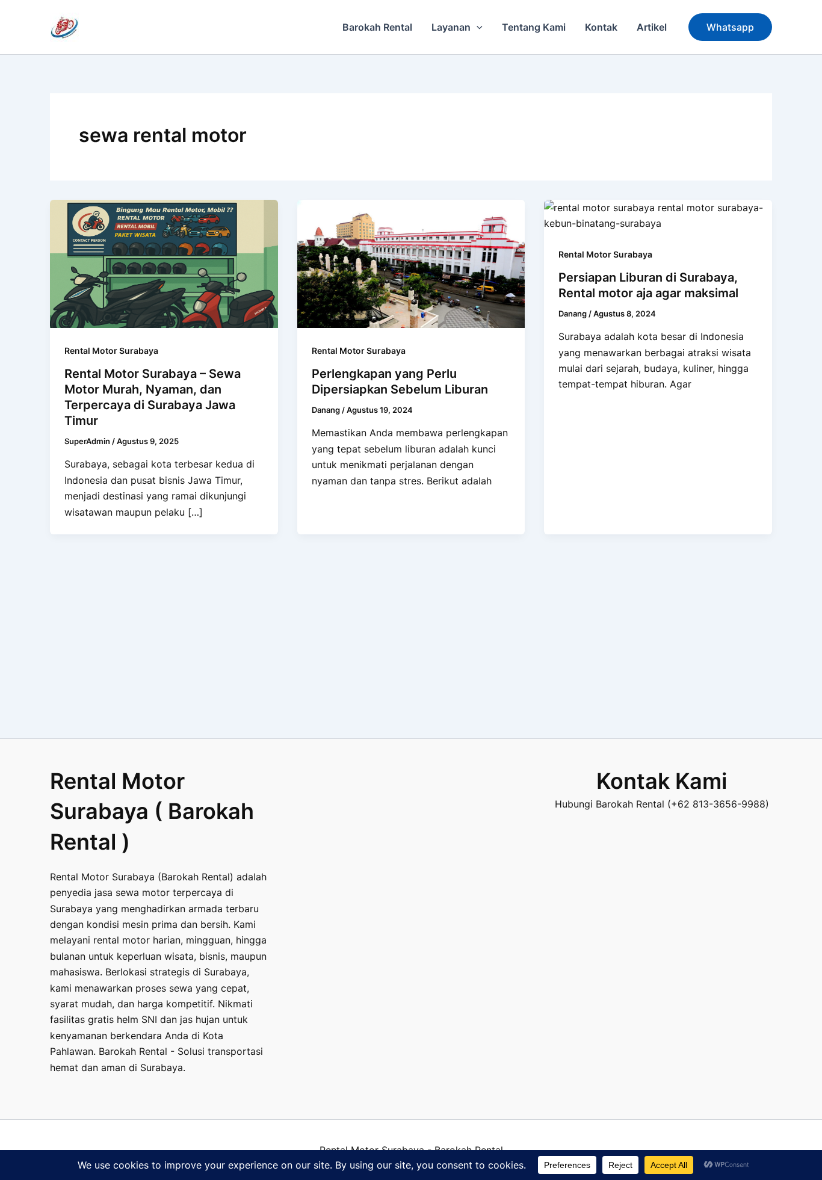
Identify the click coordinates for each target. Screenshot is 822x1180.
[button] (730, 27)
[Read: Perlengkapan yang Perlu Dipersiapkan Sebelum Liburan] (411, 263)
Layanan (451, 27)
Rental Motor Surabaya (111, 350)
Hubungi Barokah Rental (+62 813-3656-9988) (662, 804)
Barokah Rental (377, 27)
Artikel (652, 27)
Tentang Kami (534, 27)
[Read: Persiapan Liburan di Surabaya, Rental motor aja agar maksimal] (658, 215)
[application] (477, 27)
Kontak (601, 27)
